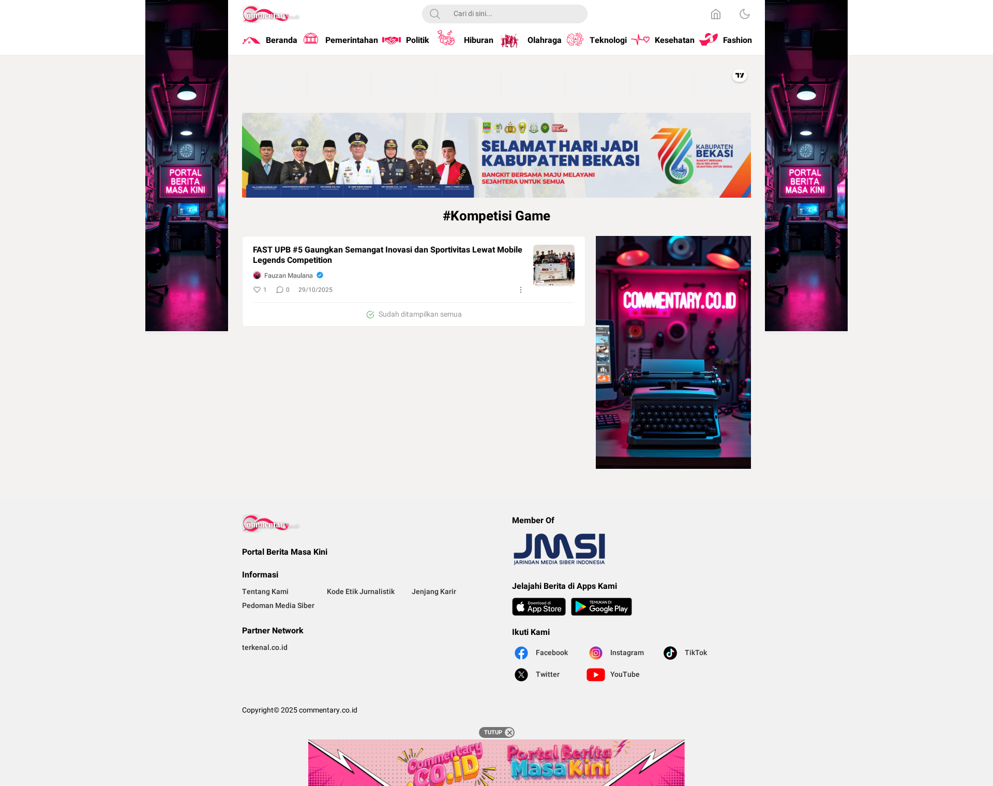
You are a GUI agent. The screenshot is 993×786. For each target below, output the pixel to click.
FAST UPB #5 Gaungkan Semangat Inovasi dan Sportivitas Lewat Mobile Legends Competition (387, 255)
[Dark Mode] (745, 14)
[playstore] (601, 607)
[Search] (435, 14)
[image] (554, 265)
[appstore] (539, 607)
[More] (521, 290)
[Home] (716, 14)
